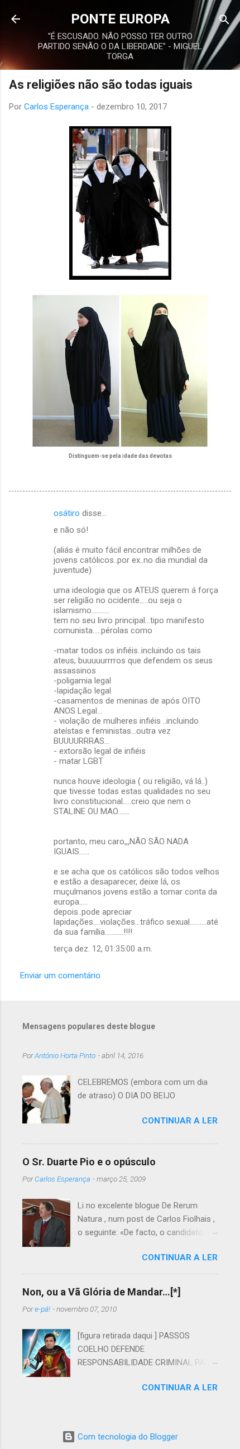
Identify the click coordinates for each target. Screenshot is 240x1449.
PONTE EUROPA (120, 19)
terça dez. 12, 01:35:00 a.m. (103, 949)
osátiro (67, 513)
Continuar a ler (180, 1121)
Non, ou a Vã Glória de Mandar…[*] (101, 1292)
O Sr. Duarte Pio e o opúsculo (89, 1162)
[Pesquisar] (224, 20)
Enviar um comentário (60, 975)
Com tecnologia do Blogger (126, 1437)
